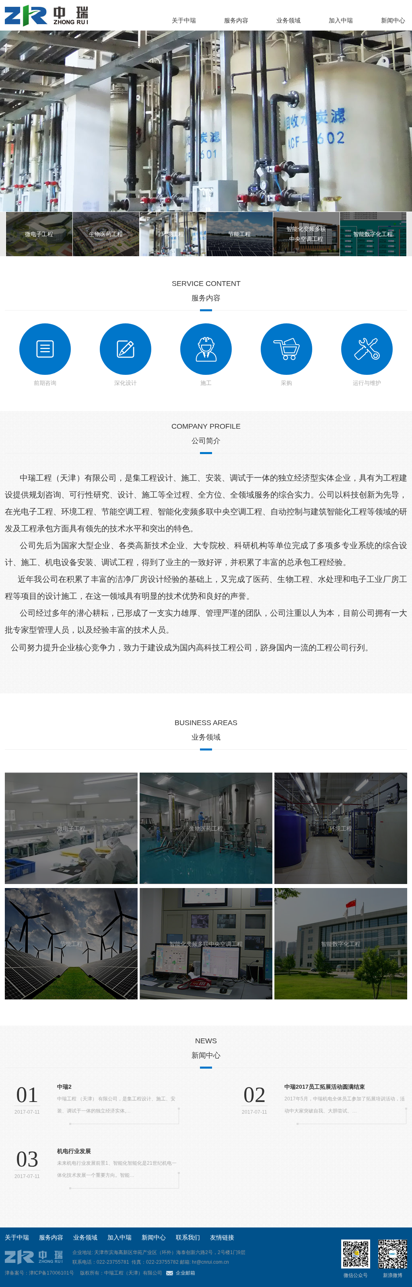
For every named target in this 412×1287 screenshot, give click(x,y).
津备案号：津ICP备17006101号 (39, 1273)
